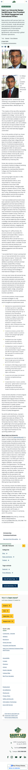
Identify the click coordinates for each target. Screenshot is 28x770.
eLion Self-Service (8, 705)
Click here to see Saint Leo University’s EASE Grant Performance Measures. (12, 715)
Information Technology (10, 702)
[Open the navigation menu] (1, 1)
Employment (6, 687)
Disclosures (6, 693)
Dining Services (7, 642)
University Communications (9, 43)
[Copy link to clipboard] (2, 46)
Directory (5, 664)
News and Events (6, 6)
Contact (5, 661)
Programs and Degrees (9, 645)
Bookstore (6, 639)
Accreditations (7, 690)
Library (5, 667)
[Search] (26, 1)
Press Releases (14, 38)
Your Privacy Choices (19, 765)
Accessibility (6, 658)
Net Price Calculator (8, 676)
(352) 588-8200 (22, 751)
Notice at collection (14, 768)
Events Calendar (7, 670)
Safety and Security (8, 699)
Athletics (5, 636)
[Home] (14, 2)
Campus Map (6, 673)
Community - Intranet (9, 633)
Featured (7, 38)
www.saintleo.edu (18, 437)
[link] (10, 585)
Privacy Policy (6, 696)
